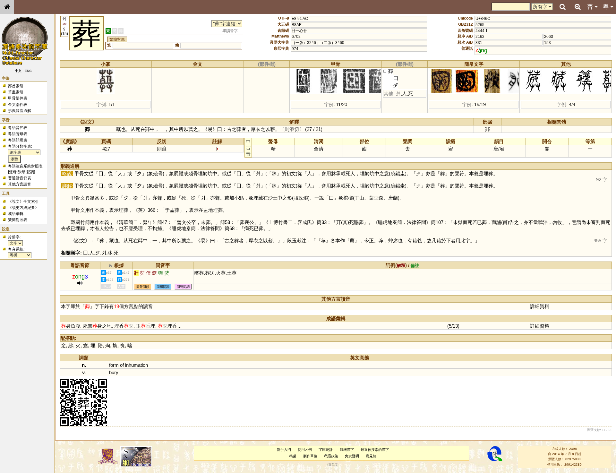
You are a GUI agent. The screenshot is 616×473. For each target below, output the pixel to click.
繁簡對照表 (17, 220)
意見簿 (371, 456)
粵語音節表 (17, 127)
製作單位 (310, 456)
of (122, 365)
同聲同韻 (142, 286)
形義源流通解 (19, 110)
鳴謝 (292, 456)
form (114, 365)
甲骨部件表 (17, 98)
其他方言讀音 (19, 184)
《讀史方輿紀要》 (23, 207)
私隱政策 (331, 456)
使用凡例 (305, 450)
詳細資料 (539, 306)
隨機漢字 (347, 450)
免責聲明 (352, 456)
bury (113, 372)
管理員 (333, 464)
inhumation (136, 365)
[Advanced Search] (577, 6)
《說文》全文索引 (23, 201)
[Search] (562, 7)
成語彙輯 (15, 213)
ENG (28, 71)
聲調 (30, 172)
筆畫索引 (15, 92)
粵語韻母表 (17, 140)
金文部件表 (17, 104)
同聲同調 (183, 286)
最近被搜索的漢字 (375, 450)
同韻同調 (163, 286)
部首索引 (15, 86)
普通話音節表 (19, 178)
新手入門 (284, 450)
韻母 (21, 172)
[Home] (7, 7)
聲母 (13, 172)
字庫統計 (326, 450)
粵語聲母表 (17, 134)
